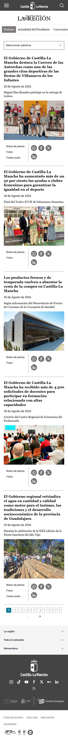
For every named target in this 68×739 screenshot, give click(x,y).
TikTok (19, 682)
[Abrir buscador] (61, 5)
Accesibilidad (9, 724)
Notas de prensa (15, 146)
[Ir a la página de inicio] (34, 5)
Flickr (49, 682)
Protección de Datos (13, 717)
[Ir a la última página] (37, 616)
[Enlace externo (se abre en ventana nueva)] (24, 732)
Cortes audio (13, 157)
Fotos (9, 152)
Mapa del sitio (47, 717)
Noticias (9, 29)
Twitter (41, 682)
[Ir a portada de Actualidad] (34, 18)
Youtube (26, 682)
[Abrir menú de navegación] (6, 5)
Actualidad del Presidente (34, 29)
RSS (34, 688)
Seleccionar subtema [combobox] (18, 45)
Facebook (34, 682)
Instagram (11, 682)
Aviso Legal (32, 717)
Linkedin (57, 682)
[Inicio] (34, 667)
